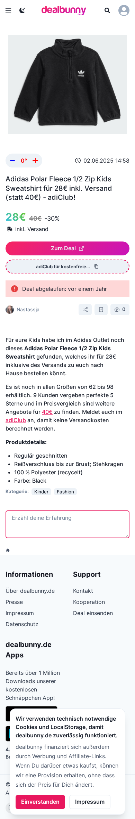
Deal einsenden (93, 612)
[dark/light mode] (22, 10)
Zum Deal (63, 248)
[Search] (107, 10)
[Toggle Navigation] (8, 10)
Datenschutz (22, 624)
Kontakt (83, 590)
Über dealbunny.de (30, 590)
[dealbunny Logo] (66, 10)
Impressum (90, 801)
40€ (47, 411)
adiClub (16, 420)
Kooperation (89, 601)
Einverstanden (40, 801)
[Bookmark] (101, 309)
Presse (14, 601)
